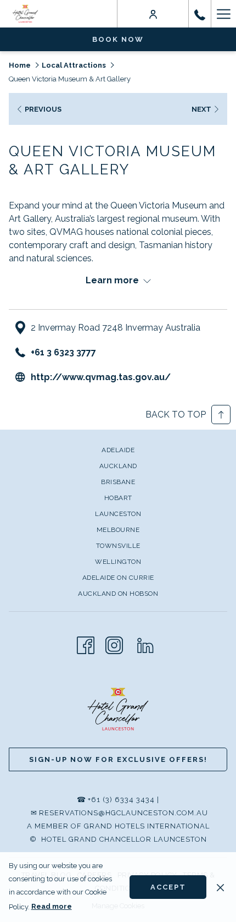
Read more (51, 906)
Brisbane (118, 482)
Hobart (118, 498)
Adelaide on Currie (118, 577)
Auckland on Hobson (118, 593)
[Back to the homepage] (25, 14)
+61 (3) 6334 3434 (121, 799)
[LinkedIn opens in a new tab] (145, 643)
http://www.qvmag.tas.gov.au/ (101, 377)
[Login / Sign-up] (153, 14)
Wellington (118, 562)
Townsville (118, 546)
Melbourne (118, 530)
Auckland (118, 466)
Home (20, 65)
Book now (118, 39)
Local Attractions (74, 65)
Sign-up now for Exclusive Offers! (118, 759)
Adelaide (118, 450)
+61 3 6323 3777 (63, 352)
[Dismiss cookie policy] (220, 887)
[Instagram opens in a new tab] (114, 643)
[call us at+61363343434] (199, 13)
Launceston (118, 514)
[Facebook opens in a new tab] (85, 643)
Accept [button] (168, 887)
